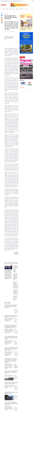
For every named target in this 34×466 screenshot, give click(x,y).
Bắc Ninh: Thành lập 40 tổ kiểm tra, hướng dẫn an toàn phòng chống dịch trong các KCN (11, 326)
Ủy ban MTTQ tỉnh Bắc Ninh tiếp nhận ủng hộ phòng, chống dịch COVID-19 (11, 337)
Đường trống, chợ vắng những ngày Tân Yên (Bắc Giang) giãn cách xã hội (11, 306)
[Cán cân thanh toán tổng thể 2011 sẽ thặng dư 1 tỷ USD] (4, 5)
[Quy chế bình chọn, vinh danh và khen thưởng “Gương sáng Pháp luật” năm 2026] (26, 23)
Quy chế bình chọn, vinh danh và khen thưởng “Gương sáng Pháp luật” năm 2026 (25, 28)
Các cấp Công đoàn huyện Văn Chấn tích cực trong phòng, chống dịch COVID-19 (11, 403)
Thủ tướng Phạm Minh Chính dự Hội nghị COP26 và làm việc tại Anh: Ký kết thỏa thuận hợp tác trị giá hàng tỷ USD (8, 274)
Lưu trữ (6, 13)
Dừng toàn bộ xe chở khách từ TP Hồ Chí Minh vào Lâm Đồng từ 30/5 (11, 372)
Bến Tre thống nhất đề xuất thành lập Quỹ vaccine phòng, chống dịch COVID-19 (11, 349)
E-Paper (22, 57)
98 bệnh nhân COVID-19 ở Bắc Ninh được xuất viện (15, 298)
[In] (2, 22)
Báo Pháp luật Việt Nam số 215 (25, 76)
